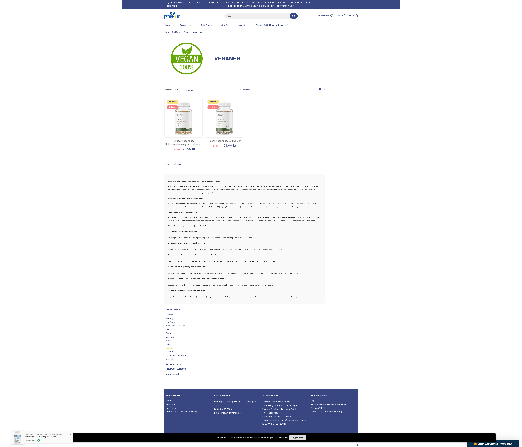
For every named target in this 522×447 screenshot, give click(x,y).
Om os (224, 25)
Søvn (168, 340)
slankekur (170, 337)
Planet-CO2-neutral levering (272, 25)
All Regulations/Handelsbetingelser (329, 404)
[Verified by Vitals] (38, 440)
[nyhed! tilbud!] (183, 134)
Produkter (185, 25)
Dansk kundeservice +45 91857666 (183, 4)
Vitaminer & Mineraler (176, 355)
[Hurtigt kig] (179, 131)
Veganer (187, 32)
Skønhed (170, 333)
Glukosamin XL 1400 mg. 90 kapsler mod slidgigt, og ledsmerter (42, 436)
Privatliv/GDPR (318, 408)
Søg (312, 400)
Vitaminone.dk (172, 374)
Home (167, 25)
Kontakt (242, 25)
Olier (168, 329)
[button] (493, 443)
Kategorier (206, 25)
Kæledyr (170, 318)
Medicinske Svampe (175, 325)
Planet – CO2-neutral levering (181, 411)
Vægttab (169, 359)
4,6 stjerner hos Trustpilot (278, 416)
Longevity (170, 322)
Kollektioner (176, 32)
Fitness (169, 314)
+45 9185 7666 (224, 409)
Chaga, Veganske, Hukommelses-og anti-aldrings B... (183, 144)
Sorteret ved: (171, 89)
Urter (168, 344)
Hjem (166, 32)
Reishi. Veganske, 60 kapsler (224, 140)
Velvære (169, 351)
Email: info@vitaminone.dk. (228, 413)
